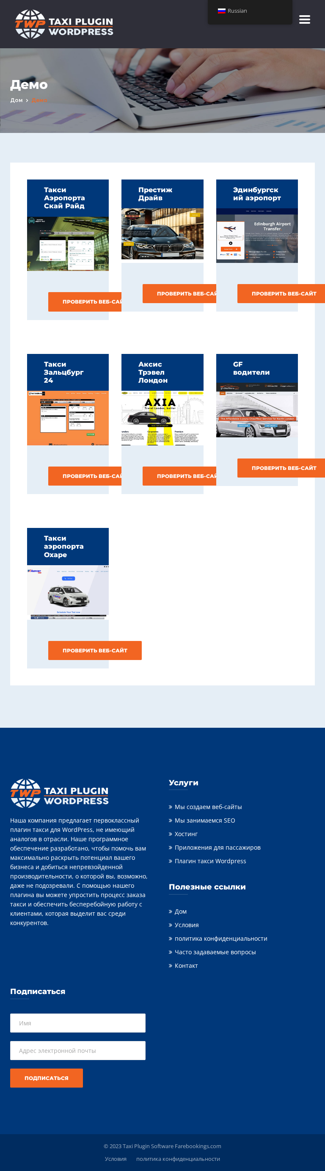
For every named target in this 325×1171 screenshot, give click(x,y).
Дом (16, 100)
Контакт (186, 965)
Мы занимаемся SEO (205, 820)
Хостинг (186, 834)
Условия (187, 925)
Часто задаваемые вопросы (215, 952)
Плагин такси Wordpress (210, 861)
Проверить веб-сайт (95, 301)
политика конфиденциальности (221, 938)
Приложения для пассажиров (218, 847)
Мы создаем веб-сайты (208, 807)
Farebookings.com (198, 1146)
